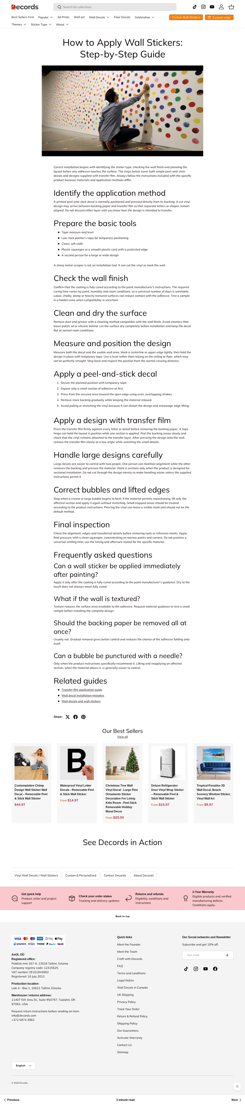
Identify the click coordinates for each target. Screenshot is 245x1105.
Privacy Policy (126, 1002)
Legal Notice (125, 980)
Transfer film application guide (82, 689)
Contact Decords (115, 875)
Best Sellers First (22, 17)
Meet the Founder (129, 944)
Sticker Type (39, 24)
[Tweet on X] (68, 717)
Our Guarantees (127, 1030)
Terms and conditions (131, 973)
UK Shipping (125, 994)
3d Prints (63, 17)
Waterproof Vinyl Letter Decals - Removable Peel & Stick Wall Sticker (77, 790)
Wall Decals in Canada (132, 987)
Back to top (123, 916)
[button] (231, 7)
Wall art (79, 17)
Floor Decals (122, 17)
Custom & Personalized (80, 875)
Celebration (142, 17)
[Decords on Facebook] (215, 969)
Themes (16, 24)
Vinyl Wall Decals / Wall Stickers (36, 875)
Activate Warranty (129, 1038)
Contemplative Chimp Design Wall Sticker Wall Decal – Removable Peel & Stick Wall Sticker (31, 792)
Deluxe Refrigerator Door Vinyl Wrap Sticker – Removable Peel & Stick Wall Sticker (167, 792)
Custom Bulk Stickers (186, 17)
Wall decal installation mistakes (83, 695)
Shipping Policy (127, 1023)
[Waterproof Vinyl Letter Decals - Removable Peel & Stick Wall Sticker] (77, 763)
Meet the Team (127, 951)
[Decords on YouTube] (205, 969)
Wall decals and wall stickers (81, 701)
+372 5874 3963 (22, 1020)
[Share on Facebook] (75, 717)
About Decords (144, 875)
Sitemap (122, 1052)
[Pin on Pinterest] (83, 717)
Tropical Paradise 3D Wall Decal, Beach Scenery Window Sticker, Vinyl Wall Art (213, 792)
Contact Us (124, 1045)
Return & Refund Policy (132, 1016)
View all (122, 736)
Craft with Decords (129, 959)
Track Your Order (128, 1009)
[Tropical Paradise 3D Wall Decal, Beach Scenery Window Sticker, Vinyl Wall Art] (213, 763)
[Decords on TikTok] (186, 969)
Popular (43, 17)
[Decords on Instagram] (196, 969)
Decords (23, 1082)
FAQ (120, 966)
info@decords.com (23, 1015)
